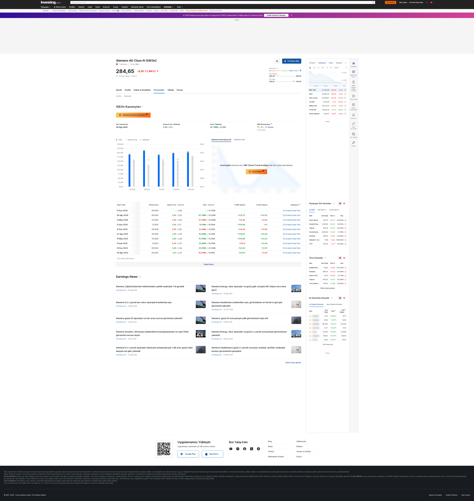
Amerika (149, 11)
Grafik (128, 90)
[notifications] (426, 2)
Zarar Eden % (334, 210)
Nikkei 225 (313, 106)
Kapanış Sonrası (104, 11)
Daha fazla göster (293, 362)
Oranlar (118, 96)
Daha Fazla (209, 264)
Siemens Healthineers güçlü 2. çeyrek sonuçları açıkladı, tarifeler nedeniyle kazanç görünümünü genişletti (248, 349)
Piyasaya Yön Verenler (320, 203)
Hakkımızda (301, 441)
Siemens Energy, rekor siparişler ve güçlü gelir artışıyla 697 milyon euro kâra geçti (249, 288)
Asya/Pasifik (174, 11)
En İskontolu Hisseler (319, 298)
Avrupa (156, 11)
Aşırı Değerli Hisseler (334, 304)
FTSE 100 (312, 110)
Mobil (270, 446)
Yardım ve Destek (303, 451)
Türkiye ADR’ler (139, 11)
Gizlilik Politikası (451, 495)
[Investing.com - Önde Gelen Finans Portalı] (50, 2)
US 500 (312, 102)
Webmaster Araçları (276, 456)
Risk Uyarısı (466, 495)
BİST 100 (312, 90)
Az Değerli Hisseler (316, 304)
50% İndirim (390, 2)
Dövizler (312, 63)
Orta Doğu (164, 11)
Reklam (299, 446)
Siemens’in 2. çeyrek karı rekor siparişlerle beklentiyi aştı (143, 302)
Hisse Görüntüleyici (154, 7)
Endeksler (322, 63)
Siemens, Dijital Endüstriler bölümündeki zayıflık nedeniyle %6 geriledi (150, 286)
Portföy (271, 451)
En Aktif (312, 210)
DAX (311, 94)
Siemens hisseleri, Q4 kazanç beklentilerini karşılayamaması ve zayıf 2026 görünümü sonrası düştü (152, 333)
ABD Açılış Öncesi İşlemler (88, 11)
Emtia (331, 63)
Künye (299, 456)
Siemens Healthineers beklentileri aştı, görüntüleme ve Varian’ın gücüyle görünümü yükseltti (247, 304)
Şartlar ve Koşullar (435, 495)
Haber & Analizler (142, 90)
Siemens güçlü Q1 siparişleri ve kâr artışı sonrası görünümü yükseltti (149, 318)
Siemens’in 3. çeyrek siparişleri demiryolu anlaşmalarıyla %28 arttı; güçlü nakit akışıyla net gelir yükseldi (154, 349)
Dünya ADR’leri (126, 11)
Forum (180, 90)
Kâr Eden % (322, 210)
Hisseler (46, 11)
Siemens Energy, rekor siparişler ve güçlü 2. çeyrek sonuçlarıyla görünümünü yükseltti (249, 333)
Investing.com (121, 290)
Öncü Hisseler (316, 258)
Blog (270, 441)
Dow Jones (313, 98)
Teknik (170, 90)
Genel (119, 90)
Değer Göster (293, 71)
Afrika (182, 11)
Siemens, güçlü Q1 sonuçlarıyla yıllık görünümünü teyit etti (240, 318)
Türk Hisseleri (72, 11)
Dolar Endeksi (314, 114)
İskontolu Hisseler (216, 11)
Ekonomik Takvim (137, 7)
